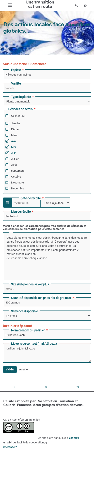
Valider (10, 369)
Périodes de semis (20, 109)
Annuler (23, 369)
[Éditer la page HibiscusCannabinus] (15, 387)
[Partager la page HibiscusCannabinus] (78, 387)
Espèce (16, 69)
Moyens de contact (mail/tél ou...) (34, 343)
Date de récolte (31, 198)
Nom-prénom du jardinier (28, 330)
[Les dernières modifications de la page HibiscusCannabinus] (47, 387)
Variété (16, 83)
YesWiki (74, 437)
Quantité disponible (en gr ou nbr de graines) (41, 297)
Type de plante (21, 96)
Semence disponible (24, 311)
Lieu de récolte (21, 211)
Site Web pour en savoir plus (30, 284)
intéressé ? (10, 447)
